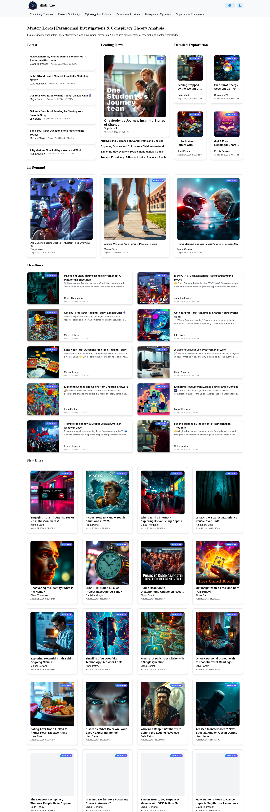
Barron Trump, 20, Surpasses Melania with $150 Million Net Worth (160, 801)
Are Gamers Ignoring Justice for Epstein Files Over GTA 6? (60, 244)
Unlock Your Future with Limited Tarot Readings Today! (189, 143)
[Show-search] (230, 5)
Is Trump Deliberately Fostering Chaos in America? (107, 801)
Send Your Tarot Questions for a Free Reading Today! (95, 349)
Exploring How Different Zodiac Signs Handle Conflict (132, 151)
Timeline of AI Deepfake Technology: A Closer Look (104, 660)
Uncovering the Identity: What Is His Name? (51, 589)
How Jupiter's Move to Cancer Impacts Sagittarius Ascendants (217, 801)
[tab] (41, 14)
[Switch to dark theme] (240, 5)
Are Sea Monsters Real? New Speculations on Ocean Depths (216, 731)
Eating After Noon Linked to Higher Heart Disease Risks (49, 731)
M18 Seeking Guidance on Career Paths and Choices (132, 141)
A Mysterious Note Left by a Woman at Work (56, 150)
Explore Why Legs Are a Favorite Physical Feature (130, 244)
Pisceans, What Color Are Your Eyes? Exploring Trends (106, 731)
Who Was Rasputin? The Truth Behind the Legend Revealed (161, 731)
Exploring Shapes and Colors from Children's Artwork (133, 146)
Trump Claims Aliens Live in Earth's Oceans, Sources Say (207, 244)
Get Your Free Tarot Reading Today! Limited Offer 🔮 (61, 95)
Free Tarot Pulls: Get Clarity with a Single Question (162, 660)
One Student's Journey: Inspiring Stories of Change (134, 122)
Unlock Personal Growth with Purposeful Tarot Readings (215, 660)
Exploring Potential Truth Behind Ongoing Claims (52, 660)
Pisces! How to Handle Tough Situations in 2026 (105, 519)
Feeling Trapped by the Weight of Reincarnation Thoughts (188, 87)
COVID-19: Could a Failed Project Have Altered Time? (104, 589)
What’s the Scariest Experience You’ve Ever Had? (216, 519)
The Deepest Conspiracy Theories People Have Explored (51, 801)
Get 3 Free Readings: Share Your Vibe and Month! (225, 143)
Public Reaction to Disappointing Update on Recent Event (162, 590)
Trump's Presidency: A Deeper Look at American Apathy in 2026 (134, 157)
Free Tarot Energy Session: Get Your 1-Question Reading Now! (226, 87)
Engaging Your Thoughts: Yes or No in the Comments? (52, 519)
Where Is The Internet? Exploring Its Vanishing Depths (161, 519)
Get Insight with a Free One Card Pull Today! (217, 589)
